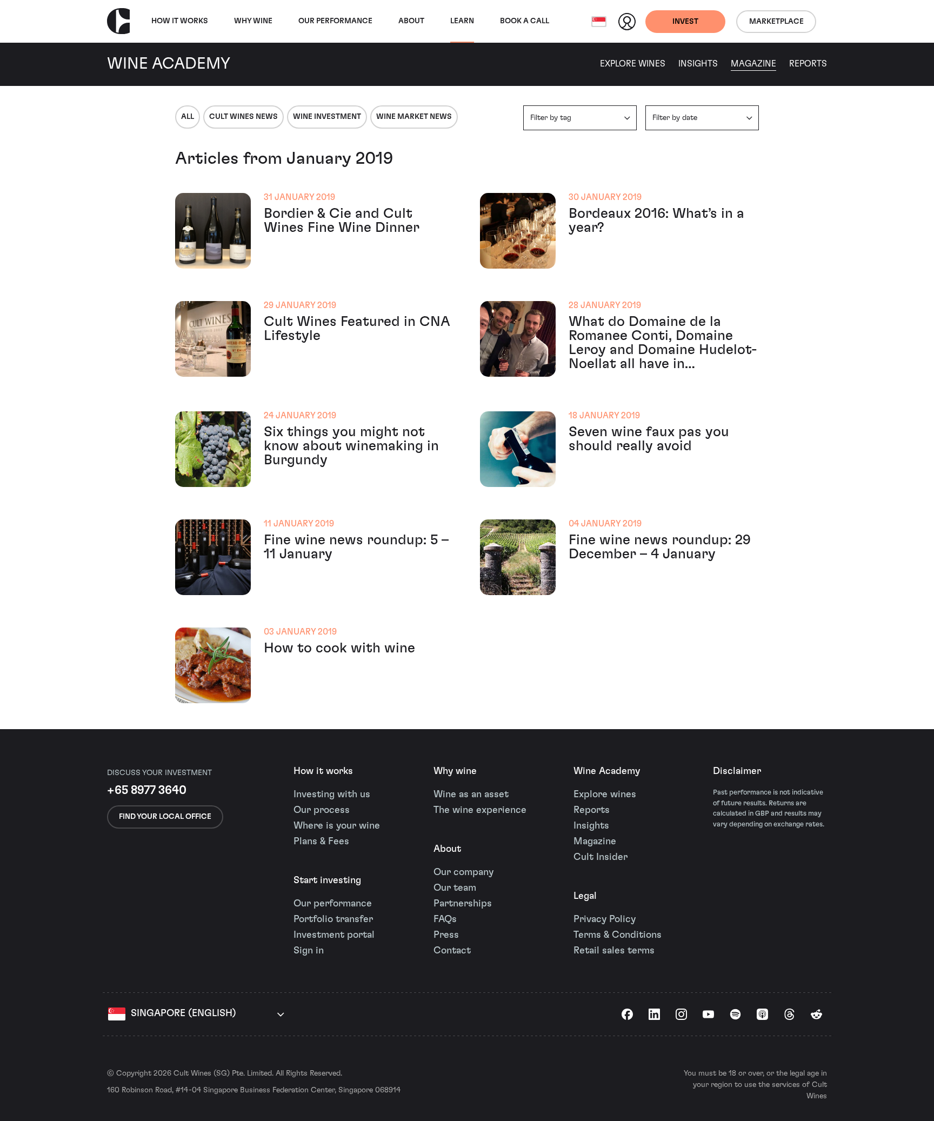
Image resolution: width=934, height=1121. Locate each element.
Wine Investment (327, 117)
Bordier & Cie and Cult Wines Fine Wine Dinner (341, 220)
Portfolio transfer (333, 919)
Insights (698, 63)
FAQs (445, 919)
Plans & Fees (321, 841)
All (187, 117)
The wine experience (479, 810)
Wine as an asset (471, 794)
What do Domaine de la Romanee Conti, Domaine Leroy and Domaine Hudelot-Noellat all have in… (663, 343)
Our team (454, 888)
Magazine (753, 63)
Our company (463, 872)
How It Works (179, 21)
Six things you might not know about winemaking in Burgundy (351, 446)
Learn (462, 21)
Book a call (524, 21)
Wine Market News (414, 117)
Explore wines (604, 794)
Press (446, 935)
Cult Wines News (243, 117)
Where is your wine (336, 826)
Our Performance (335, 21)
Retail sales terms (614, 951)
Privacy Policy (604, 919)
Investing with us (331, 794)
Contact (452, 951)
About (411, 21)
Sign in (308, 951)
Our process (321, 810)
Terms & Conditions (617, 935)
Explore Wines (632, 63)
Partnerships (462, 904)
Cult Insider (600, 857)
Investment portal (334, 935)
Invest (685, 21)
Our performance (332, 904)
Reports (808, 63)
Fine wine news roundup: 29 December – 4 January (660, 547)
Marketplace (776, 21)
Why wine (253, 21)
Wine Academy (606, 771)
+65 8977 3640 (146, 790)
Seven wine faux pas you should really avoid (649, 439)
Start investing (327, 880)
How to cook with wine (339, 648)
